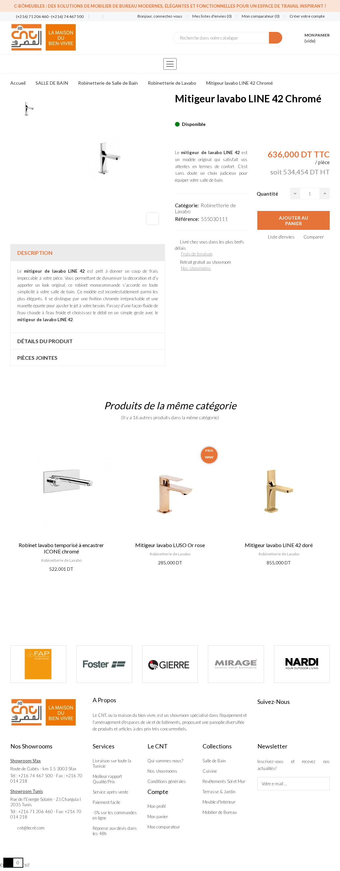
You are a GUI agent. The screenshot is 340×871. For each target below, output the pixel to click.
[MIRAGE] (236, 664)
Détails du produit (45, 341)
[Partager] (177, 114)
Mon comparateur (163, 826)
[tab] (88, 252)
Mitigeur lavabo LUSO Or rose (170, 545)
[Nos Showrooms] (107, 16)
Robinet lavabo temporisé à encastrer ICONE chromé (61, 548)
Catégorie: (187, 205)
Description (34, 252)
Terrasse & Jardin (219, 791)
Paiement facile (106, 802)
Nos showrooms (196, 268)
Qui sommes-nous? (165, 760)
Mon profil (156, 806)
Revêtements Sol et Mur (224, 781)
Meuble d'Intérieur (219, 802)
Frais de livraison (196, 253)
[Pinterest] (189, 114)
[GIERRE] (170, 664)
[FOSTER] (104, 664)
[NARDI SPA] (302, 664)
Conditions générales (166, 781)
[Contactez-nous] (93, 16)
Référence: (187, 219)
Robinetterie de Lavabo (61, 560)
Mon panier (157, 816)
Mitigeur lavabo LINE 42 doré (279, 545)
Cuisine (210, 771)
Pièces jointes (37, 357)
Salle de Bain (214, 760)
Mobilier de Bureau (220, 812)
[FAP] (38, 664)
